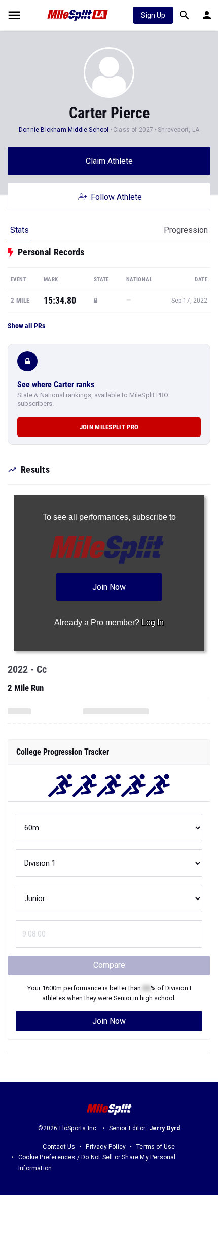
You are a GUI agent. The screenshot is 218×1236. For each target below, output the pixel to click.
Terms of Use (155, 1146)
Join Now (109, 1021)
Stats (19, 230)
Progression (186, 230)
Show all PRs (26, 326)
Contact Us (59, 1146)
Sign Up (153, 15)
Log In (152, 622)
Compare (109, 965)
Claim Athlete (109, 161)
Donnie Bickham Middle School (64, 129)
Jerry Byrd (164, 1128)
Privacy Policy (106, 1146)
